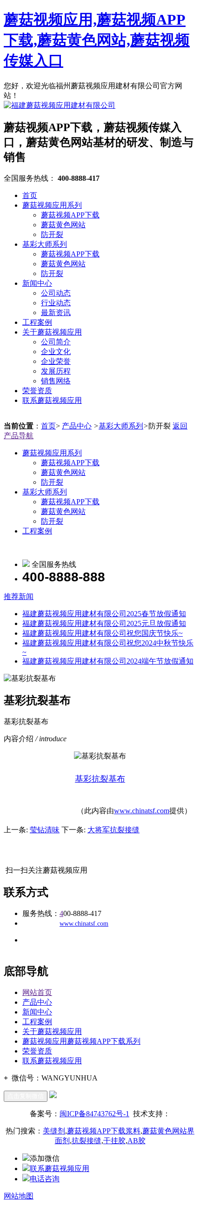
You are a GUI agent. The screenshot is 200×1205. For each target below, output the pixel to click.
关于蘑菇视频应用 (52, 332)
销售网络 (56, 381)
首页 (29, 195)
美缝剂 (54, 1131)
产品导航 (18, 436)
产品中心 (77, 426)
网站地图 (18, 1196)
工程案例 (37, 322)
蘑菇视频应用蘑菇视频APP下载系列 (81, 1041)
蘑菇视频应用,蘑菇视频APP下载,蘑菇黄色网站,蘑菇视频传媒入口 (97, 40)
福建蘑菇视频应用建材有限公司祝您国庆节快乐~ (102, 633)
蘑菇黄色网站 (63, 225)
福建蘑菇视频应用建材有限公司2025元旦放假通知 (104, 623)
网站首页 (37, 992)
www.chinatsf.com (141, 811)
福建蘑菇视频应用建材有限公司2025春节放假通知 (104, 614)
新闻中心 (37, 283)
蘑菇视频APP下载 (70, 215)
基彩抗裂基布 (100, 779)
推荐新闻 (18, 596)
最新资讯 (56, 312)
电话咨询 (45, 1179)
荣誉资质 (37, 391)
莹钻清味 (45, 830)
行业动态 (56, 303)
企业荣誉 (56, 361)
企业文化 (56, 352)
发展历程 (56, 371)
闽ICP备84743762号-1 (94, 1114)
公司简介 (56, 342)
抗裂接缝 (86, 1141)
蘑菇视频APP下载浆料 (103, 1131)
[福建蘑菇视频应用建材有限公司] (59, 105)
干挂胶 (114, 1141)
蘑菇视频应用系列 (52, 205)
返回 (180, 426)
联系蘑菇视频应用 (52, 400)
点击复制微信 (25, 1096)
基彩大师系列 (44, 244)
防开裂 (52, 234)
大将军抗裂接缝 (113, 830)
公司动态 (56, 293)
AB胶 (136, 1141)
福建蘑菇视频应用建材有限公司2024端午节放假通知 (107, 661)
